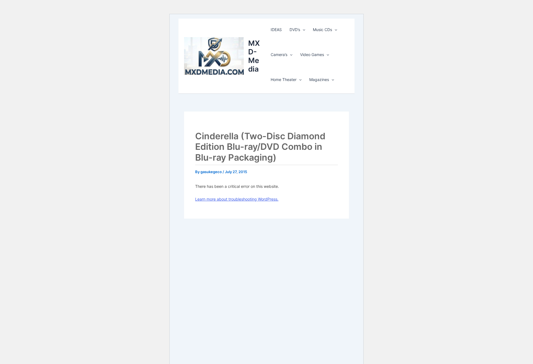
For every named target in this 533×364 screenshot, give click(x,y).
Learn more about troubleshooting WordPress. (236, 199)
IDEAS (276, 29)
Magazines (319, 79)
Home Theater (283, 79)
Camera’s (279, 54)
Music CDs (322, 29)
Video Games (312, 54)
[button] (302, 30)
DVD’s (295, 29)
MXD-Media (254, 56)
